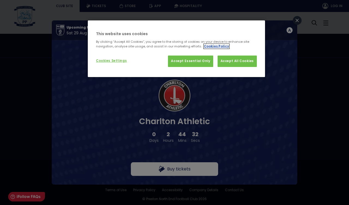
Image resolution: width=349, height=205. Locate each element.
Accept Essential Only (190, 61)
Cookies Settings (111, 61)
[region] (176, 48)
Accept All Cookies (237, 61)
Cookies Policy (216, 46)
